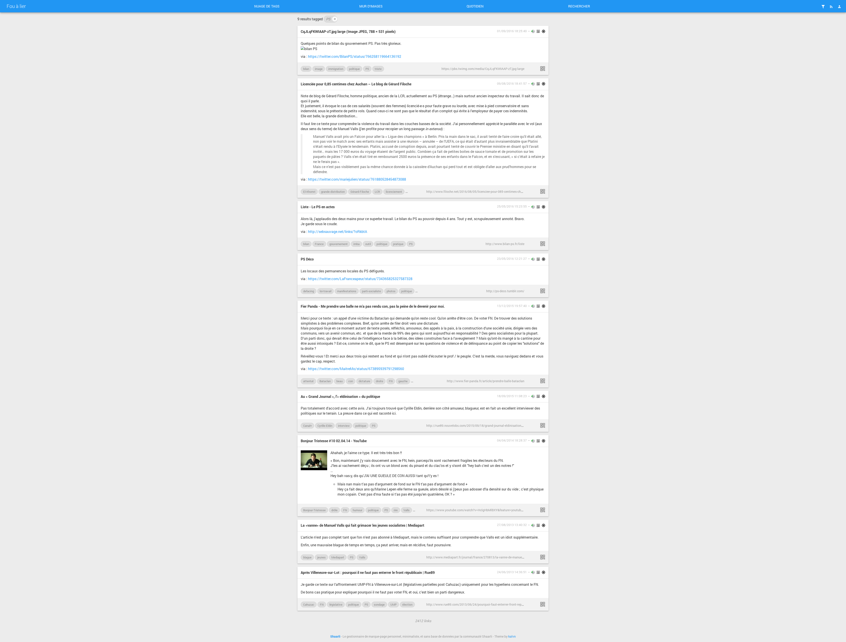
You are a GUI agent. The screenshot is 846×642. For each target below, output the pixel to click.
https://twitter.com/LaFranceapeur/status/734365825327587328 (360, 278)
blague (307, 557)
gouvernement (338, 244)
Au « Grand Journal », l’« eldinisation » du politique (340, 396)
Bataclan (325, 381)
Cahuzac (308, 604)
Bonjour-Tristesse (314, 510)
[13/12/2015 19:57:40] (542, 381)
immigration (335, 69)
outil (368, 244)
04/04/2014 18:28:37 (512, 440)
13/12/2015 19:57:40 (512, 306)
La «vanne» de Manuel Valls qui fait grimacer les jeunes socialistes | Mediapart (362, 525)
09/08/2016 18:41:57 (512, 84)
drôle (334, 510)
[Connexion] (839, 6)
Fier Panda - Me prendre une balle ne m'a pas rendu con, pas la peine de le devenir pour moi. (373, 306)
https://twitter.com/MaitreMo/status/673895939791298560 (356, 368)
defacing (308, 291)
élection (407, 604)
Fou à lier (16, 6)
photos (391, 291)
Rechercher (579, 6)
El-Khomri (309, 191)
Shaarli (335, 636)
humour (357, 510)
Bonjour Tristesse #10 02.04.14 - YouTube (334, 440)
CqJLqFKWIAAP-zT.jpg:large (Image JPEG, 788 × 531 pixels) (348, 31)
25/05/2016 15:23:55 (512, 206)
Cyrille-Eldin (324, 425)
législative (335, 604)
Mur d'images (370, 6)
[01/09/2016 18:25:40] (542, 68)
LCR (377, 191)
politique (354, 69)
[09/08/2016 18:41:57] (542, 191)
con (350, 381)
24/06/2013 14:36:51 (512, 572)
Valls (406, 510)
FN (391, 381)
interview (344, 425)
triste (378, 69)
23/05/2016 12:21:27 (512, 259)
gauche (403, 381)
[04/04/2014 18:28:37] (542, 510)
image (319, 69)
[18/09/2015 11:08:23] (542, 425)
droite (379, 381)
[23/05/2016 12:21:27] (542, 291)
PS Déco (307, 259)
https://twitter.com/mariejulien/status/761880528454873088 (357, 179)
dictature (364, 381)
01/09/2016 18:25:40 (512, 31)
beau (339, 381)
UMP (393, 604)
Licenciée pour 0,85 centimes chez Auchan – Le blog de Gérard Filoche (356, 84)
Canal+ (307, 425)
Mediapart (337, 557)
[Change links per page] (823, 6)
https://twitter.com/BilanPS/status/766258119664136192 (354, 56)
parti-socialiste (371, 291)
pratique (398, 244)
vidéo (418, 510)
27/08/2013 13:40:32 (512, 525)
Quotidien (475, 6)
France (319, 244)
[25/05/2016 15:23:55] (542, 243)
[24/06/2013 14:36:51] (542, 604)
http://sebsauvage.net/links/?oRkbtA (337, 231)
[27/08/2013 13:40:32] (542, 557)
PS (331, 19)
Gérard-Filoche (360, 191)
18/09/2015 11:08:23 (512, 396)
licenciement (394, 191)
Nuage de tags (266, 6)
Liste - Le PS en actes (318, 206)
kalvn (512, 636)
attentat (308, 381)
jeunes (321, 557)
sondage (379, 604)
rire (396, 510)
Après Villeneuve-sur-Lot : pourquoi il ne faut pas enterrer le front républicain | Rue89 (368, 572)
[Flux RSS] (831, 6)
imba (356, 244)
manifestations (346, 291)
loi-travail (413, 191)
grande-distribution (333, 191)
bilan (306, 69)
